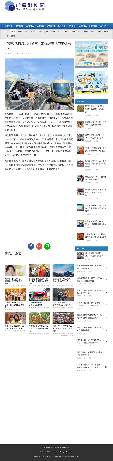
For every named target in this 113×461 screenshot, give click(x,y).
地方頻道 (62, 26)
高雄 (79, 31)
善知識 (103, 26)
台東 (7, 36)
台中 (40, 31)
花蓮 (106, 31)
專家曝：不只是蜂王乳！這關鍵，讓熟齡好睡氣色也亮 (14, 281)
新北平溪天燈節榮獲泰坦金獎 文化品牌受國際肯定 (14, 305)
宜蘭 (99, 31)
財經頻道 (93, 26)
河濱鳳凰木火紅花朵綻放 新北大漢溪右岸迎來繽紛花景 (39, 328)
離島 (13, 36)
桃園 (20, 31)
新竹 (26, 31)
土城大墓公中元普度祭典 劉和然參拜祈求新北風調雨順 (63, 328)
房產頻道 (83, 26)
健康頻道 (40, 26)
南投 (53, 31)
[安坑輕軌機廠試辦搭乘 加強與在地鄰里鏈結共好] (31, 246)
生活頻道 (30, 26)
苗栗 (33, 31)
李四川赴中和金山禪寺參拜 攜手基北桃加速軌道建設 (38, 281)
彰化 (46, 31)
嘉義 (66, 31)
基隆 (93, 31)
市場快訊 (72, 26)
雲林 (60, 31)
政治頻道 (9, 26)
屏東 (86, 31)
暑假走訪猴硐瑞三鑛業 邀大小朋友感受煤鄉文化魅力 (62, 281)
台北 (7, 31)
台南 (73, 31)
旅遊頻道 (51, 26)
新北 (13, 31)
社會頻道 (19, 26)
